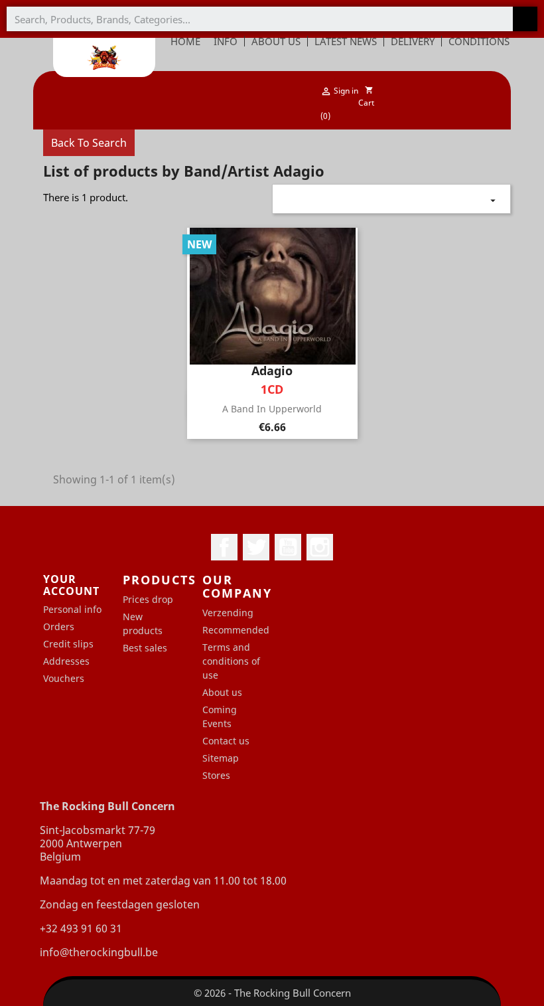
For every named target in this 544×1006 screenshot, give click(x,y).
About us (222, 692)
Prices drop (148, 599)
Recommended (235, 630)
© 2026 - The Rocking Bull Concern (272, 992)
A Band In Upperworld (272, 408)
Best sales (145, 647)
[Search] (525, 19)
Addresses (66, 661)
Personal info (72, 609)
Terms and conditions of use (231, 661)
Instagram (319, 547)
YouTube (288, 547)
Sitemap (220, 758)
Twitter (256, 547)
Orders (58, 626)
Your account (71, 585)
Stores (216, 775)
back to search (89, 142)
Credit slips (68, 643)
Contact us (225, 740)
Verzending (227, 612)
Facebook (224, 547)
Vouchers (63, 678)
